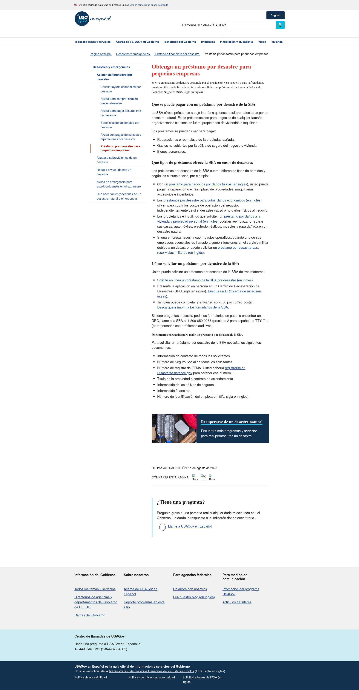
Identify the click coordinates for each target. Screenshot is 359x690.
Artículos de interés (237, 601)
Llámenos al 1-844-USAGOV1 (204, 24)
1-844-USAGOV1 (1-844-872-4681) (100, 648)
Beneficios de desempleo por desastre (120, 124)
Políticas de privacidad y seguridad (151, 677)
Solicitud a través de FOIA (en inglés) (202, 679)
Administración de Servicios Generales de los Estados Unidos (151, 671)
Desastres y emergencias (111, 67)
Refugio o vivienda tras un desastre (114, 172)
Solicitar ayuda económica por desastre (121, 89)
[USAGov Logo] (92, 18)
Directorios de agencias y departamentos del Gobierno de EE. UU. (95, 601)
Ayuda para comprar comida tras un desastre (119, 101)
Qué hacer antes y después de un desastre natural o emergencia (119, 196)
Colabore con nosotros (190, 588)
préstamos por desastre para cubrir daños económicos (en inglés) (213, 200)
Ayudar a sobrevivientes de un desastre (117, 159)
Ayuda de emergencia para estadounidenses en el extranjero (119, 184)
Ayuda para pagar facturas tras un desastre (121, 112)
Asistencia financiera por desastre (114, 76)
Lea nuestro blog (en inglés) (194, 596)
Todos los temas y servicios (95, 588)
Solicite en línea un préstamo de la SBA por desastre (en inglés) (205, 279)
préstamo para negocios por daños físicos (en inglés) (208, 184)
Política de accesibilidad (90, 677)
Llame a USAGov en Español (190, 526)
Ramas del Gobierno (89, 615)
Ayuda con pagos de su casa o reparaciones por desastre (121, 136)
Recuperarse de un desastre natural (232, 421)
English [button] (275, 15)
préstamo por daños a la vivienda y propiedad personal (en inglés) (208, 219)
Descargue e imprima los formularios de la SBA (192, 307)
